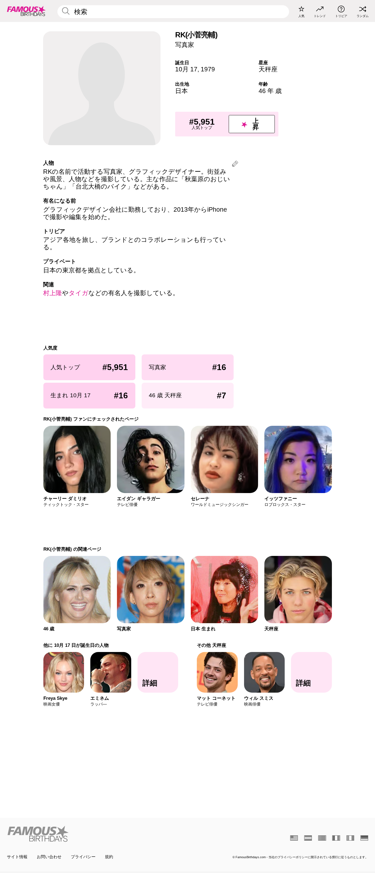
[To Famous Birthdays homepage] (26, 11)
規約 (109, 857)
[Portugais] (322, 838)
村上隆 (52, 292)
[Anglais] (294, 838)
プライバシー (83, 857)
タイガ (78, 292)
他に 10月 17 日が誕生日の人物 (75, 645)
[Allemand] (364, 838)
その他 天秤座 (211, 645)
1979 (208, 69)
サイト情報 (17, 857)
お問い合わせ (49, 857)
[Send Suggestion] (235, 164)
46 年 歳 (270, 90)
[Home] (95, 834)
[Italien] (350, 838)
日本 (181, 90)
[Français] (336, 838)
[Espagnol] (308, 838)
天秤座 (268, 69)
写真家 (184, 44)
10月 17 (186, 69)
